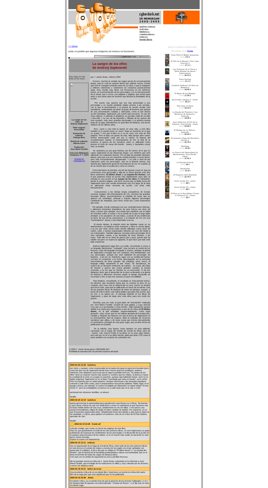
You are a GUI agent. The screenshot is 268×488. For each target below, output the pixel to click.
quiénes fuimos (147, 27)
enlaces (143, 37)
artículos (144, 29)
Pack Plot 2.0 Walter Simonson (185, 55)
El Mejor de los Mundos (185, 93)
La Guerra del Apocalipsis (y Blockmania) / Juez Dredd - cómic (185, 154)
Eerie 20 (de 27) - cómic (185, 187)
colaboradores (147, 34)
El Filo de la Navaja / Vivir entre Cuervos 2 (185, 62)
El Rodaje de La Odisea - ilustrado (185, 131)
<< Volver (73, 46)
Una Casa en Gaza (185, 106)
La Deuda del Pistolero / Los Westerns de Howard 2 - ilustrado (185, 114)
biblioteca (144, 32)
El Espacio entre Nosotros (185, 175)
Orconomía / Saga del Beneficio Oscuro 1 (185, 139)
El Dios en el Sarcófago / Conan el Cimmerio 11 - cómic (185, 194)
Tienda (190, 51)
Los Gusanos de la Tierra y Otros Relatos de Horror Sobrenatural (185, 71)
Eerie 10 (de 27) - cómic (185, 181)
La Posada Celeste (185, 162)
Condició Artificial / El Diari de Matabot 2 (185, 86)
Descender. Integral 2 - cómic (185, 100)
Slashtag (185, 146)
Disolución (185, 169)
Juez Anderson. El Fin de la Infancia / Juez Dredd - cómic (185, 123)
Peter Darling (185, 79)
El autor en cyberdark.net (79, 160)
